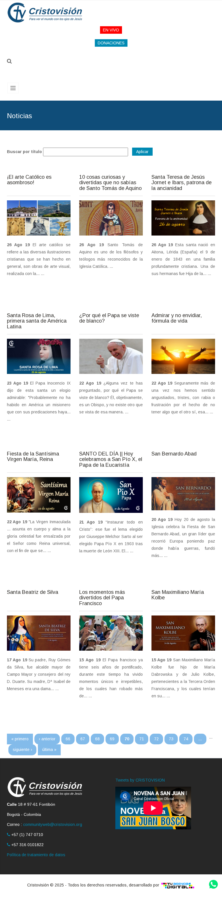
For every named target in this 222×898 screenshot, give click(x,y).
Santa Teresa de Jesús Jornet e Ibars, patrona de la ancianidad (181, 182)
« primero (20, 739)
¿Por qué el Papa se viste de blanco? (109, 318)
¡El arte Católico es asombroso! (29, 180)
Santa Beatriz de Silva (32, 592)
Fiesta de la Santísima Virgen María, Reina (33, 456)
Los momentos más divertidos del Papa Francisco (102, 598)
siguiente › (22, 749)
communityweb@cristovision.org (52, 824)
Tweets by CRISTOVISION (140, 780)
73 (171, 739)
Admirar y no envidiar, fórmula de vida (176, 318)
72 (156, 739)
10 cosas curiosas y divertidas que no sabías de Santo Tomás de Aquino (110, 182)
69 (112, 739)
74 (186, 739)
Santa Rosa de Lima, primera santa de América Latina (36, 321)
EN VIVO (111, 30)
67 (82, 739)
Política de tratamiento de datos (36, 854)
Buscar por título (24, 151)
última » (49, 749)
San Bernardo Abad (174, 454)
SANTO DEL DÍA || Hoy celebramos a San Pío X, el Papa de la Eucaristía (110, 459)
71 (141, 739)
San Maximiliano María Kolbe (177, 595)
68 (97, 739)
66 (68, 739)
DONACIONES (111, 43)
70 (127, 739)
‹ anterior (47, 739)
